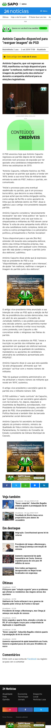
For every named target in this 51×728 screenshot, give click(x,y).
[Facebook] (25, 709)
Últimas (7, 583)
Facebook (32, 659)
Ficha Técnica (7, 717)
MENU (24, 4)
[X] (41, 709)
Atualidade (41, 49)
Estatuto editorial (22, 717)
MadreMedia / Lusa (10, 49)
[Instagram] (9, 709)
